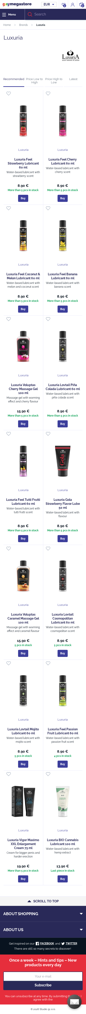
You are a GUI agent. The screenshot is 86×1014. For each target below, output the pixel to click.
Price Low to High (34, 80)
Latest (73, 79)
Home (7, 25)
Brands (23, 25)
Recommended (13, 79)
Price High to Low (53, 80)
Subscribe (43, 985)
